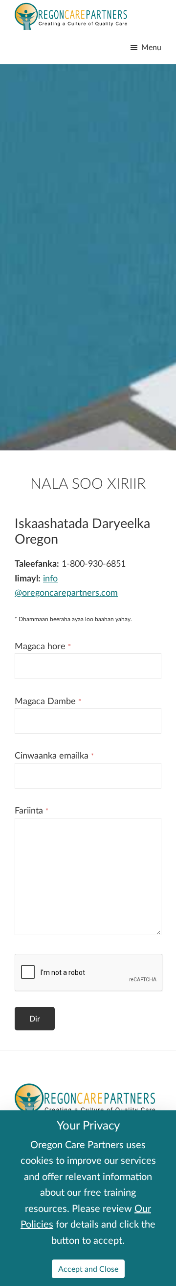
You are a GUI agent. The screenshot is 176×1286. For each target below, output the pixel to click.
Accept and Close (88, 1268)
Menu (151, 47)
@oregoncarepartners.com (66, 592)
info (50, 578)
